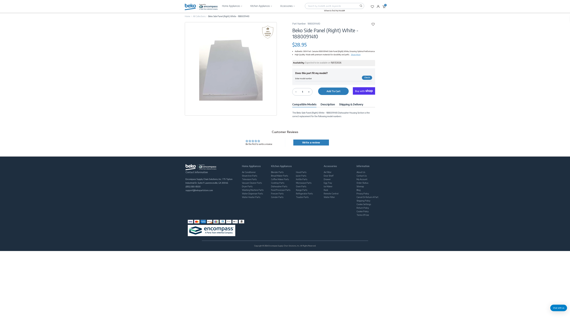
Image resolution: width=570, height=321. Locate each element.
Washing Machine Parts (252, 190)
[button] (558, 308)
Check (367, 77)
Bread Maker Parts (279, 175)
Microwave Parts (303, 183)
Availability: (299, 62)
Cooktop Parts (277, 183)
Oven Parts (301, 186)
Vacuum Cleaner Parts (252, 183)
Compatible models (304, 104)
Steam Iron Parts (249, 175)
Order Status (362, 183)
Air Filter (327, 172)
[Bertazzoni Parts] (201, 6)
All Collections (199, 16)
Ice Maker (328, 186)
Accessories (286, 5)
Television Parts (249, 179)
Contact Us (362, 175)
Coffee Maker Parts (280, 179)
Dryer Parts (247, 186)
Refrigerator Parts (304, 193)
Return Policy (363, 208)
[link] (372, 24)
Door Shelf (328, 175)
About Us (361, 172)
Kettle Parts (301, 179)
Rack (326, 190)
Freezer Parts (277, 193)
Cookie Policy (363, 211)
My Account (362, 179)
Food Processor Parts (280, 190)
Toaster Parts (302, 197)
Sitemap (360, 186)
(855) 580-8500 (193, 186)
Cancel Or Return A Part (367, 197)
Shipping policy (363, 200)
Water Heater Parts (251, 197)
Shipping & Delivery (351, 104)
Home (187, 16)
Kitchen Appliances (260, 5)
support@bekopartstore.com (199, 190)
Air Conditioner (249, 172)
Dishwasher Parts (279, 186)
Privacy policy (363, 193)
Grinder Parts (277, 197)
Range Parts (301, 190)
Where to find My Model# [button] (334, 11)
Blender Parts (277, 172)
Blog (359, 190)
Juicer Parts (301, 175)
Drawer (327, 179)
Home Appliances (231, 5)
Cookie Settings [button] (364, 204)
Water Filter (329, 197)
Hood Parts (301, 172)
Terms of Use (363, 215)
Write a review (311, 142)
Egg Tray (328, 183)
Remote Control (331, 193)
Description (328, 104)
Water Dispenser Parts (252, 193)
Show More (355, 55)
